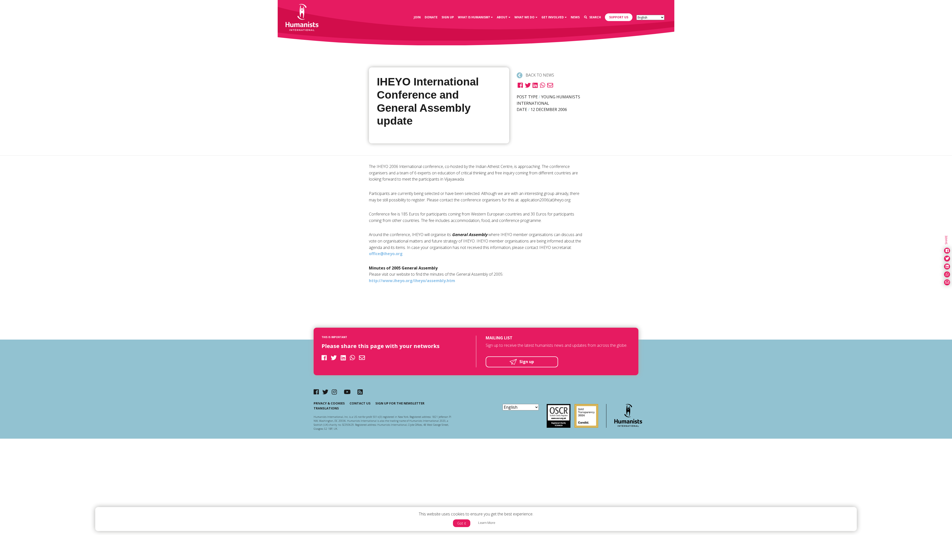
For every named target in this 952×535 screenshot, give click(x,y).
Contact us (360, 403)
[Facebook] (316, 392)
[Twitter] (325, 392)
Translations (326, 408)
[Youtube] (347, 392)
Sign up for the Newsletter (399, 403)
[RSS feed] (360, 392)
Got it (461, 523)
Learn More (486, 522)
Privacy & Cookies (329, 403)
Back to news (539, 75)
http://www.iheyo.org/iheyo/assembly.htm (412, 280)
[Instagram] (334, 392)
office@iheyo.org (386, 253)
